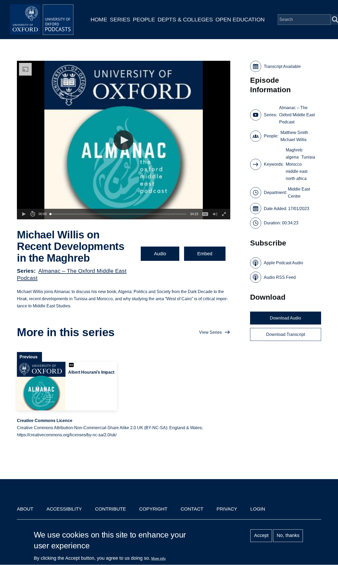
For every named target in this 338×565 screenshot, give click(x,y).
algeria (292, 157)
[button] (123, 140)
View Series (210, 332)
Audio (160, 253)
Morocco (294, 164)
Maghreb (294, 150)
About (25, 509)
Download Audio (285, 318)
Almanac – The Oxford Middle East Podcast (297, 114)
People (144, 19)
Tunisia (308, 157)
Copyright (153, 509)
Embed (204, 253)
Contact (192, 509)
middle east (296, 171)
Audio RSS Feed (280, 277)
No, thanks (288, 535)
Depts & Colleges (185, 19)
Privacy (227, 509)
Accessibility (64, 509)
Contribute (110, 509)
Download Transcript (285, 334)
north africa (296, 178)
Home (99, 19)
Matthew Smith (294, 132)
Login (257, 509)
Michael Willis (293, 139)
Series (120, 19)
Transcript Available (282, 66)
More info (158, 559)
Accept (261, 535)
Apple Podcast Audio (283, 263)
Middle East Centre (299, 192)
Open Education (240, 19)
